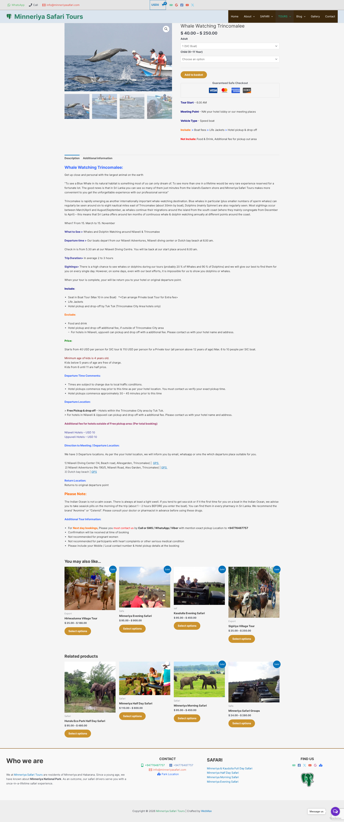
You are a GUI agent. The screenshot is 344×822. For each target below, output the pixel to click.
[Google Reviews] (176, 5)
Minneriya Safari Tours (48, 16)
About (247, 16)
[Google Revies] (315, 765)
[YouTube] (187, 5)
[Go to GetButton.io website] (335, 818)
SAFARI (264, 16)
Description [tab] (72, 158)
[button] (253, 16)
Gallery (315, 16)
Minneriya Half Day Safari (223, 772)
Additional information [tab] (97, 158)
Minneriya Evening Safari (222, 781)
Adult (184, 38)
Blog (299, 16)
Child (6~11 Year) (192, 52)
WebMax (206, 811)
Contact (330, 16)
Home (234, 16)
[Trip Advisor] (171, 5)
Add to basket (194, 74)
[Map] (320, 765)
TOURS (283, 16)
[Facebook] (181, 5)
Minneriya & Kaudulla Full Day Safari (229, 768)
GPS (156, 463)
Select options (77, 631)
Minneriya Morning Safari (223, 777)
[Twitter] (192, 5)
